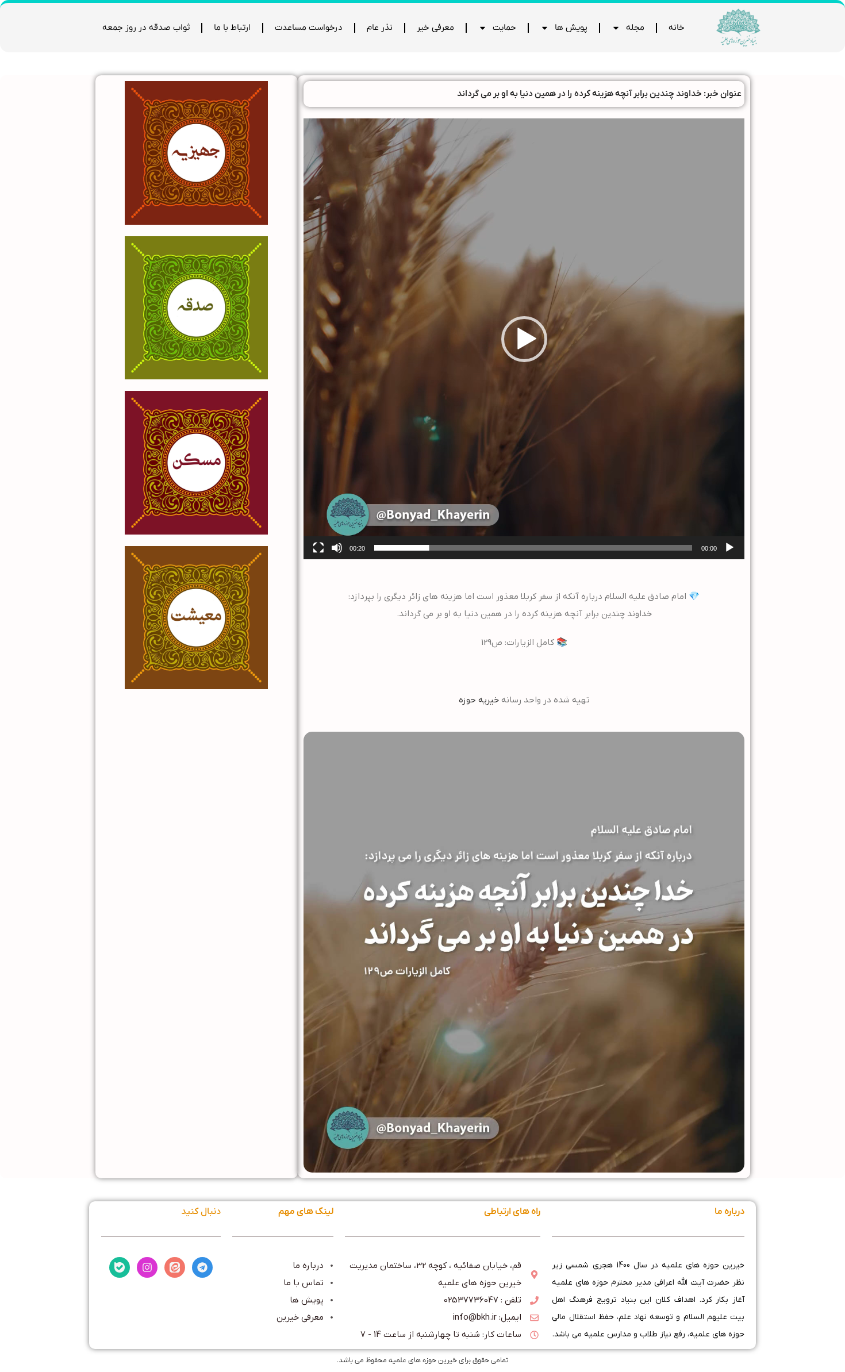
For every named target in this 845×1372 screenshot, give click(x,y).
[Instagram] (147, 1267)
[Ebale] (119, 1267)
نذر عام (380, 27)
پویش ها (571, 27)
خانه (677, 27)
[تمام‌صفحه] (318, 554)
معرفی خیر (435, 27)
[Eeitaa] (174, 1267)
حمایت (504, 27)
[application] (524, 338)
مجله (635, 27)
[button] (524, 339)
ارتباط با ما (232, 27)
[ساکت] (337, 554)
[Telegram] (202, 1267)
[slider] (533, 548)
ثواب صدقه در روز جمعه (146, 27)
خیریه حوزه (479, 700)
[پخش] (729, 554)
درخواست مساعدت (309, 27)
